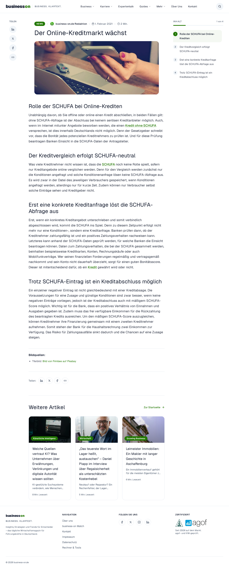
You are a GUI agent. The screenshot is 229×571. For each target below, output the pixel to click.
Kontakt (192, 6)
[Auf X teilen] (12, 38)
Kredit (92, 267)
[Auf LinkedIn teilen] (12, 29)
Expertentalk (126, 6)
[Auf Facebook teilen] (12, 48)
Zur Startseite (152, 407)
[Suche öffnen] (219, 6)
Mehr (160, 6)
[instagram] (139, 522)
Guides (144, 6)
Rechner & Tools (71, 547)
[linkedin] (148, 522)
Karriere (105, 6)
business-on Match (73, 526)
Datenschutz (69, 542)
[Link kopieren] (12, 57)
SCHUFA (108, 164)
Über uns (67, 520)
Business (86, 6)
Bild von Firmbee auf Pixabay (59, 361)
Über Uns (176, 6)
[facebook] (122, 522)
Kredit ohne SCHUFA (140, 125)
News (39, 23)
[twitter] (130, 522)
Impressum (68, 536)
